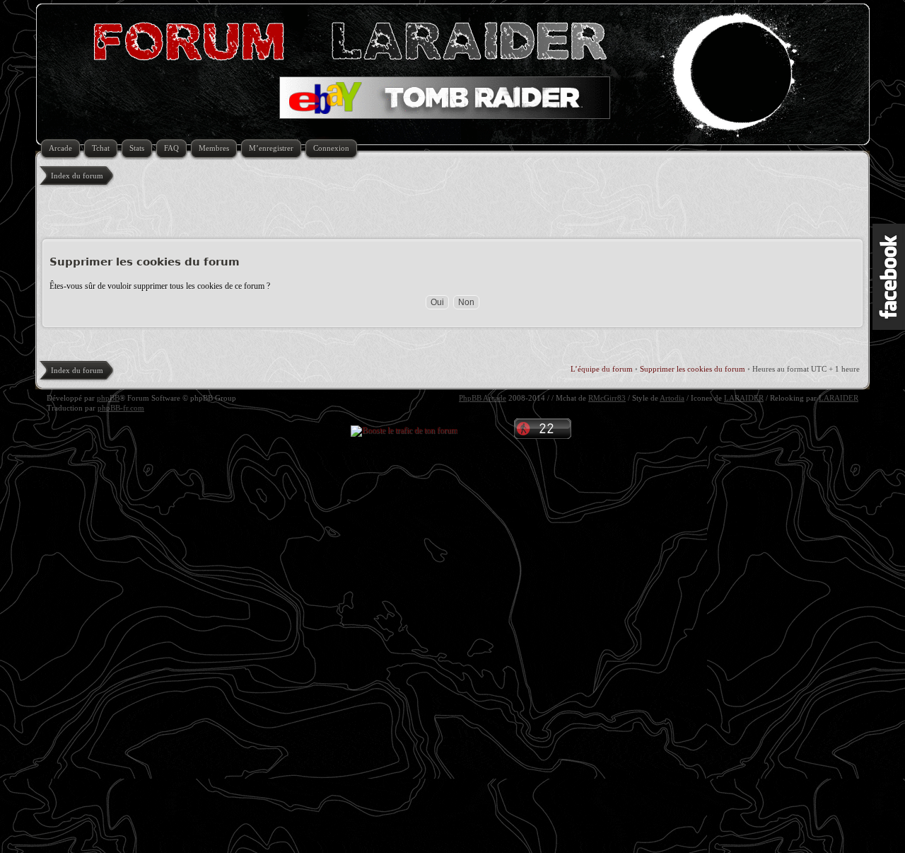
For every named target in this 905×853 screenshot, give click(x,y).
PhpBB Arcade (482, 398)
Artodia (672, 398)
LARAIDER (744, 398)
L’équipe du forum (602, 369)
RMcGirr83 (607, 398)
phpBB (108, 398)
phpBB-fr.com (121, 407)
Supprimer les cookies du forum (692, 369)
